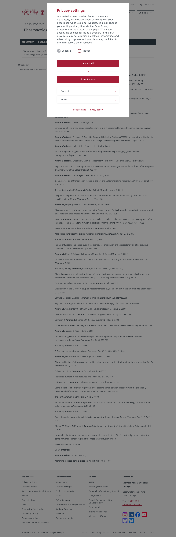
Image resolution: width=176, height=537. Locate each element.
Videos (86, 50)
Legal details (79, 109)
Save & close (88, 79)
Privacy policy (96, 109)
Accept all (88, 63)
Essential (67, 50)
